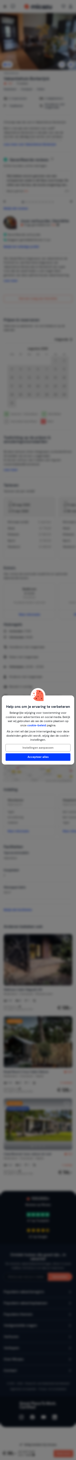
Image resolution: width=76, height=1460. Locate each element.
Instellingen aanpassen (38, 748)
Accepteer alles (38, 757)
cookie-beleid (36, 725)
